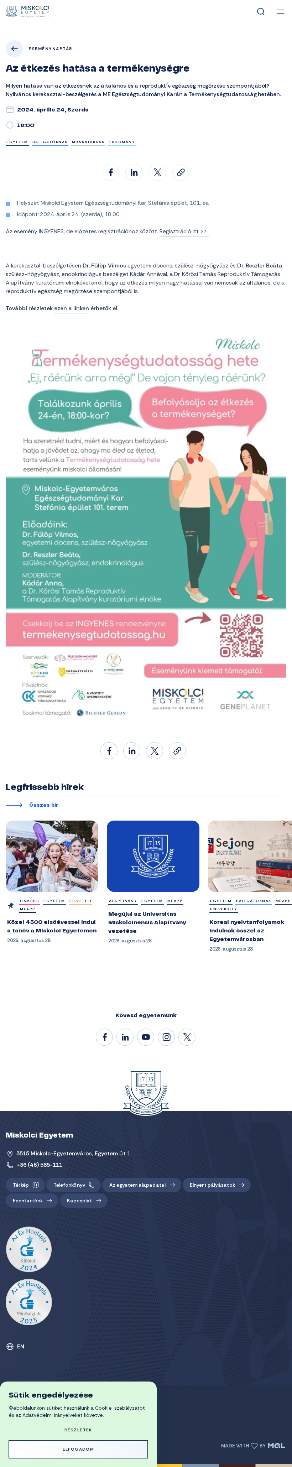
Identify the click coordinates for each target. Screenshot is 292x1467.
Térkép (21, 1185)
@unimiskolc (187, 1037)
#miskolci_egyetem (167, 1037)
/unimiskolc (105, 1037)
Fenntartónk (28, 1200)
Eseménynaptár (50, 49)
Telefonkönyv (69, 1185)
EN (21, 1346)
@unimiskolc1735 (146, 1037)
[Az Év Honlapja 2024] (29, 1249)
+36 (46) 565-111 (39, 1165)
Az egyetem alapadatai (137, 1185)
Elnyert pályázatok (212, 1185)
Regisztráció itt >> (184, 231)
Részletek (78, 1430)
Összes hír (43, 805)
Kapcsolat (79, 1200)
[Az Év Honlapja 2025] (29, 1302)
